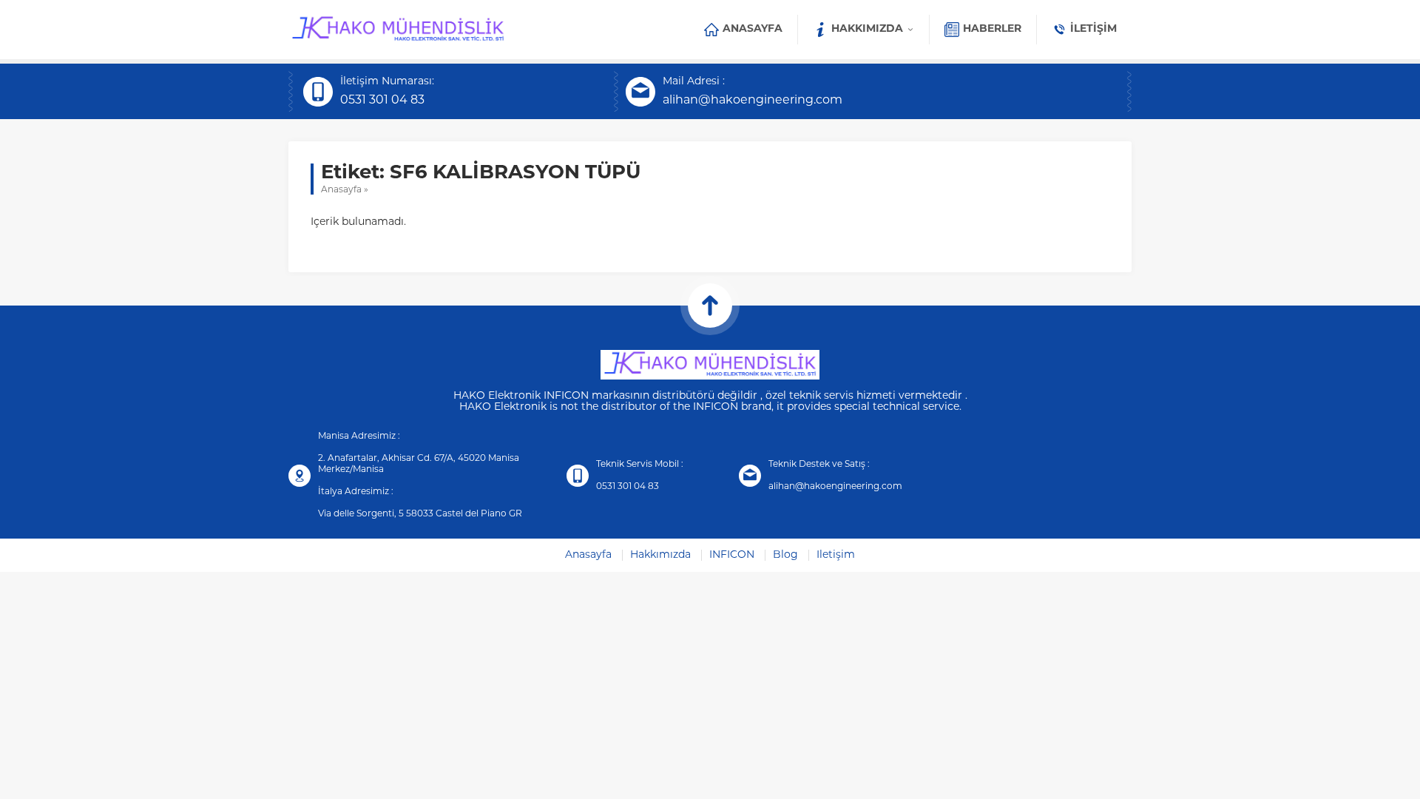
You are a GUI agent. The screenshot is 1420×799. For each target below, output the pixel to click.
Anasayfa (341, 190)
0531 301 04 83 (382, 101)
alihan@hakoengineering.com (752, 101)
